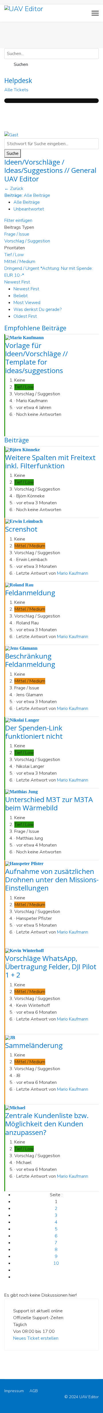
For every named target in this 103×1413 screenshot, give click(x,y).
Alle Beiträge (26, 202)
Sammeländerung (34, 1045)
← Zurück (13, 188)
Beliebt (20, 296)
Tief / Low (14, 255)
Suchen (19, 64)
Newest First (26, 289)
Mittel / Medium (19, 261)
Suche (13, 153)
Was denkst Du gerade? (37, 309)
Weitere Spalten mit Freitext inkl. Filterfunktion (50, 461)
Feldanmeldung (30, 592)
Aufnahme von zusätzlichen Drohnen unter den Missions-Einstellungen (52, 880)
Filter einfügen (19, 220)
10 (56, 1263)
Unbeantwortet (28, 209)
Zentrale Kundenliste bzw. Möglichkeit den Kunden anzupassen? (47, 1124)
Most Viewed (26, 302)
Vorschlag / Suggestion (27, 241)
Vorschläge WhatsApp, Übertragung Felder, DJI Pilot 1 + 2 (50, 967)
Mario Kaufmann (72, 573)
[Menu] (95, 13)
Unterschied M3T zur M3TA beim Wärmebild (49, 803)
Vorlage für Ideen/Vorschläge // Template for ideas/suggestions (36, 358)
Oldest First (25, 316)
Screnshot (21, 529)
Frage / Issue (16, 234)
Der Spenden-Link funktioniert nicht (34, 732)
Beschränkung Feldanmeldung (30, 660)
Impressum (14, 1391)
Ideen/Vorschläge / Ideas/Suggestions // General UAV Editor (50, 170)
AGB (33, 1391)
